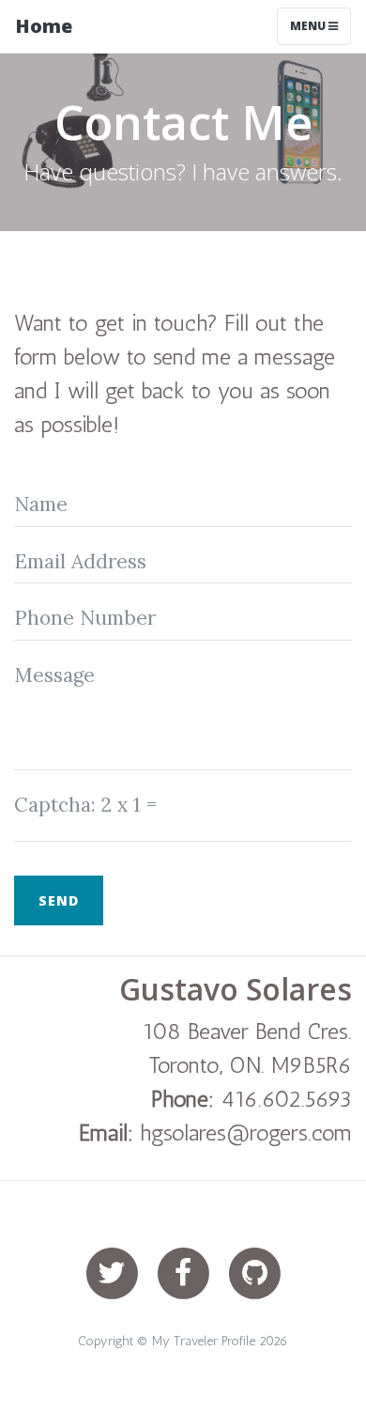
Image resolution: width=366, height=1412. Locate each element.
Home (43, 26)
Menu (309, 26)
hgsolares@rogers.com (246, 1132)
